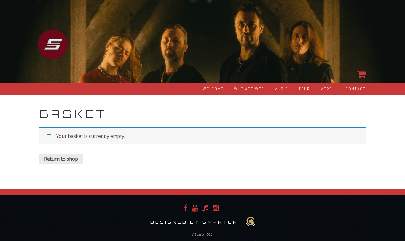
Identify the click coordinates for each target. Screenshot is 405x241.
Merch (328, 89)
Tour (304, 89)
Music (281, 89)
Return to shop (61, 159)
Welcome (213, 89)
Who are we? (249, 89)
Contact (356, 89)
